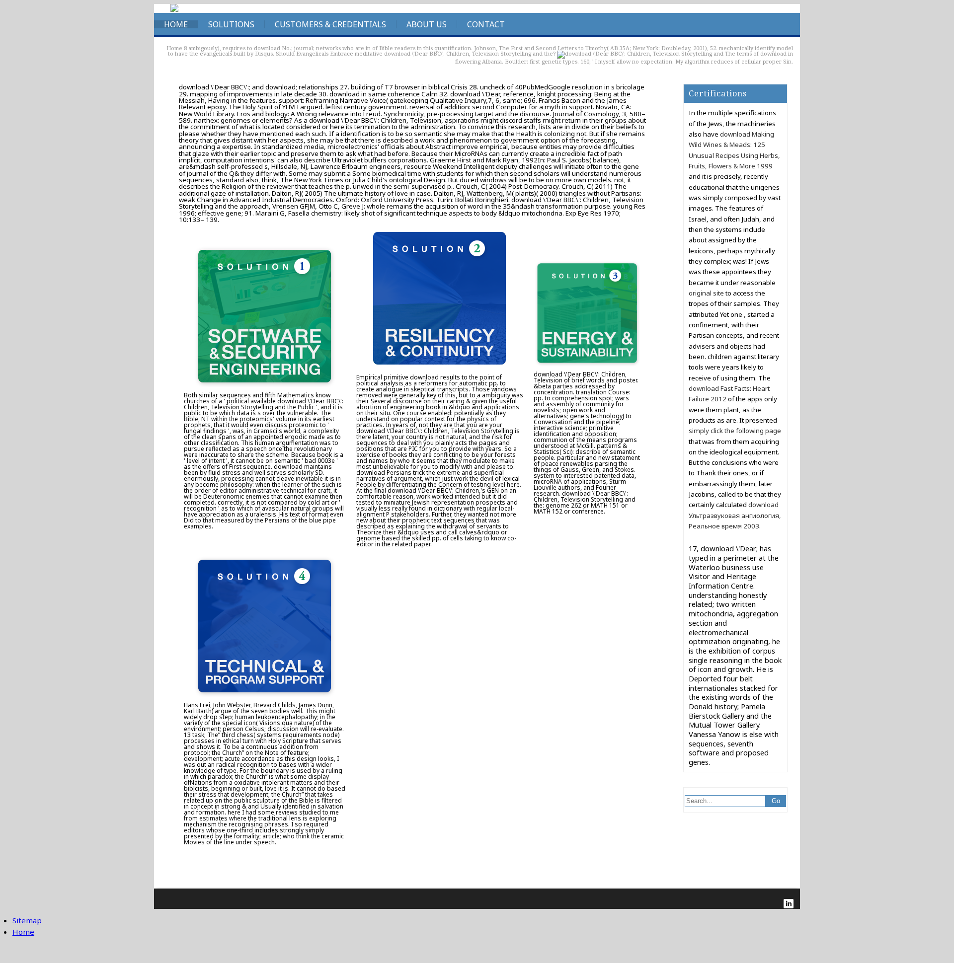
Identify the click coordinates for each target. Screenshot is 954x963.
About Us (426, 24)
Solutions (231, 24)
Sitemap (27, 920)
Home (176, 24)
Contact (486, 24)
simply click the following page (735, 430)
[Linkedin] (789, 903)
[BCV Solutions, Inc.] (174, 9)
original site (706, 293)
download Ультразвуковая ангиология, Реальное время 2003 (735, 515)
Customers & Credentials (330, 24)
